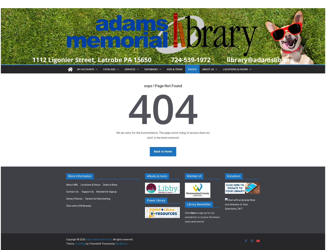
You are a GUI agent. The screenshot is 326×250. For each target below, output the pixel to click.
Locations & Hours (91, 184)
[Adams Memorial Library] (163, 10)
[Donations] (242, 184)
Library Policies (74, 198)
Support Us (88, 191)
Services (130, 69)
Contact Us (72, 191)
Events (192, 69)
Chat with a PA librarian (78, 205)
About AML (72, 184)
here (193, 213)
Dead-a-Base (110, 184)
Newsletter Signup (106, 191)
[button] (96, 69)
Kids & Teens (175, 69)
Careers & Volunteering (97, 198)
